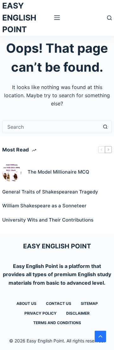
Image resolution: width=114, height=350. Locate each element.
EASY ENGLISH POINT (19, 17)
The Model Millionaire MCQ (58, 172)
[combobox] (51, 127)
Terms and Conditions (57, 322)
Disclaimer (78, 313)
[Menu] (57, 18)
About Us (26, 303)
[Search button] (105, 127)
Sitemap (89, 303)
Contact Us (58, 303)
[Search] (109, 17)
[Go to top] (100, 336)
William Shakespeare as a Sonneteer (44, 206)
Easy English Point (35, 266)
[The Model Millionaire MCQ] (11, 172)
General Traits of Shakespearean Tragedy (50, 192)
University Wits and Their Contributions (47, 220)
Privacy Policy (40, 313)
